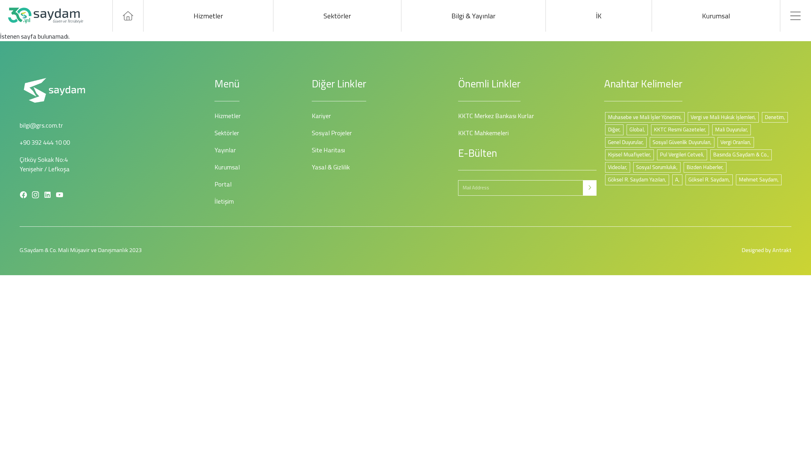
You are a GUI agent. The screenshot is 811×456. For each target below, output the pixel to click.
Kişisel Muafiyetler (629, 154)
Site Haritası (328, 150)
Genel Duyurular (625, 142)
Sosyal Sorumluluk (656, 167)
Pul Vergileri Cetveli (681, 154)
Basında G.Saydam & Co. (740, 154)
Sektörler (337, 15)
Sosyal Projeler (332, 133)
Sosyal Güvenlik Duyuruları (681, 142)
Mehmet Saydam (758, 179)
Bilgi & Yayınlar (473, 15)
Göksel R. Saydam (708, 179)
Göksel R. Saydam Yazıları (636, 179)
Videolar (617, 167)
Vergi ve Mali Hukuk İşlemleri (723, 117)
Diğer (613, 129)
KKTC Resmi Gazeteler (679, 129)
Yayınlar (225, 150)
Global (636, 129)
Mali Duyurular (731, 129)
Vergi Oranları (735, 142)
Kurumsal (716, 15)
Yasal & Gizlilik (331, 167)
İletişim (224, 201)
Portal (223, 184)
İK (599, 15)
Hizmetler (208, 15)
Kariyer (321, 116)
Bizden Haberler (704, 167)
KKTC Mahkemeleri (483, 133)
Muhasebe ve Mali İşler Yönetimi (644, 117)
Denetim (774, 117)
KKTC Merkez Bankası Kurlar (496, 116)
